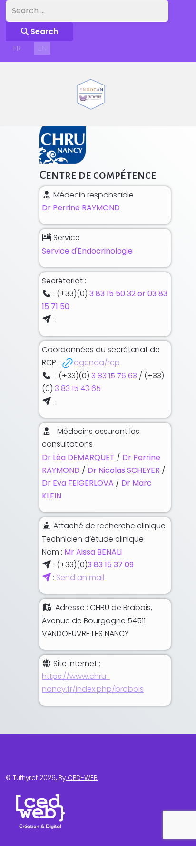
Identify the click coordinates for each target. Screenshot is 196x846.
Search (43, 31)
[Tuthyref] (90, 94)
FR (17, 48)
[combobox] (87, 11)
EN (42, 48)
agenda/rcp (97, 362)
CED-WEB (82, 777)
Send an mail (80, 577)
